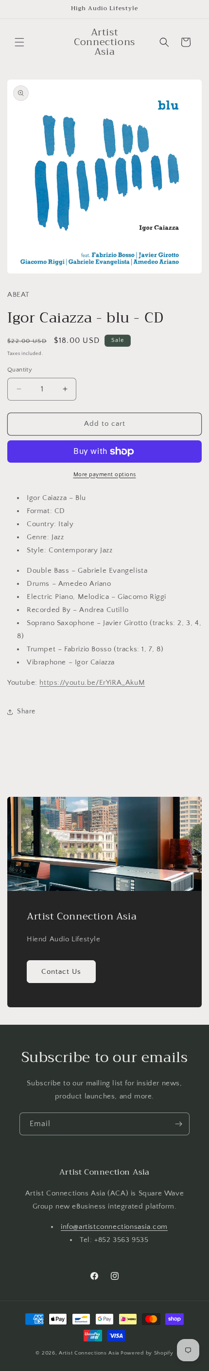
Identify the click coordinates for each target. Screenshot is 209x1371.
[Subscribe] (178, 1124)
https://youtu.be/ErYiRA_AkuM (92, 682)
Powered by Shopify (147, 1353)
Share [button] (26, 711)
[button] (19, 42)
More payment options (104, 474)
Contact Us (61, 971)
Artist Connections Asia (89, 1353)
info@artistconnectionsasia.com (114, 1227)
